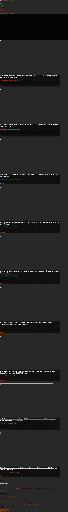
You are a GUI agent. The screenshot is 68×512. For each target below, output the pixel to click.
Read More (2, 85)
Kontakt (1, 10)
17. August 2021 (3, 226)
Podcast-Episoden (16, 80)
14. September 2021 (4, 179)
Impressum (2, 511)
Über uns (1, 8)
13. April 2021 (3, 375)
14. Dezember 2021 (4, 80)
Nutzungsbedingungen (4, 509)
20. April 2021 (3, 326)
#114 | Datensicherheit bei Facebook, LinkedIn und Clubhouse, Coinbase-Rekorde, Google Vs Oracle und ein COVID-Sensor (28, 372)
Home (1, 3)
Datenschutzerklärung (4, 510)
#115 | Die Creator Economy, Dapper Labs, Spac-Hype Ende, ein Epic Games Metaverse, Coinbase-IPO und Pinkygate (26, 323)
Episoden (1, 5)
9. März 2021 (3, 423)
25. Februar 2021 (3, 472)
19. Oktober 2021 (3, 129)
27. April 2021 (3, 275)
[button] (3, 490)
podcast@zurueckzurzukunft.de (30, 504)
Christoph (11, 80)
